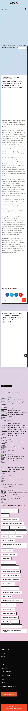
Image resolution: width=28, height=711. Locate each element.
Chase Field (7, 596)
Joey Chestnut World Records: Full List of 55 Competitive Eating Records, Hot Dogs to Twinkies (15, 482)
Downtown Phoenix (9, 613)
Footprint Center (8, 584)
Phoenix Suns (7, 550)
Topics (2, 680)
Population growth (8, 605)
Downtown (6, 558)
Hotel (5, 536)
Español (3, 660)
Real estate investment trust (11, 626)
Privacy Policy (4, 668)
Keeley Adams (16, 77)
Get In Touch (4, 657)
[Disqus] (14, 346)
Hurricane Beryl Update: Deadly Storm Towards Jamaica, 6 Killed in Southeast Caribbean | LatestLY (16, 446)
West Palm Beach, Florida (11, 575)
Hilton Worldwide (8, 609)
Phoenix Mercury (8, 540)
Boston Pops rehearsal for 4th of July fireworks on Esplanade (17, 469)
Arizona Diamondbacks (10, 567)
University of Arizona (9, 554)
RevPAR (5, 622)
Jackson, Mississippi (18, 528)
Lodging (15, 622)
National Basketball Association (12, 523)
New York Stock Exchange (11, 571)
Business (22, 48)
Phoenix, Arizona (8, 532)
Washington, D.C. (16, 536)
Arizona (5, 528)
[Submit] (2, 9)
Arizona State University (10, 588)
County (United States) (10, 511)
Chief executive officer (10, 519)
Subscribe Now (9, 694)
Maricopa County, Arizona (11, 580)
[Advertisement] (14, 28)
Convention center (9, 563)
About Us (3, 654)
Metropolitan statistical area (11, 592)
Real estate (21, 532)
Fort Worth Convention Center (12, 601)
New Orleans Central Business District (12, 630)
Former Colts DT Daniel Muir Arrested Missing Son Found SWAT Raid (17, 402)
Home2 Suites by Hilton (10, 617)
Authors (3, 683)
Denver (5, 515)
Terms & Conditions (6, 671)
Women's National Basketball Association (12, 545)
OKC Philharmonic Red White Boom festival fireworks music (16, 458)
